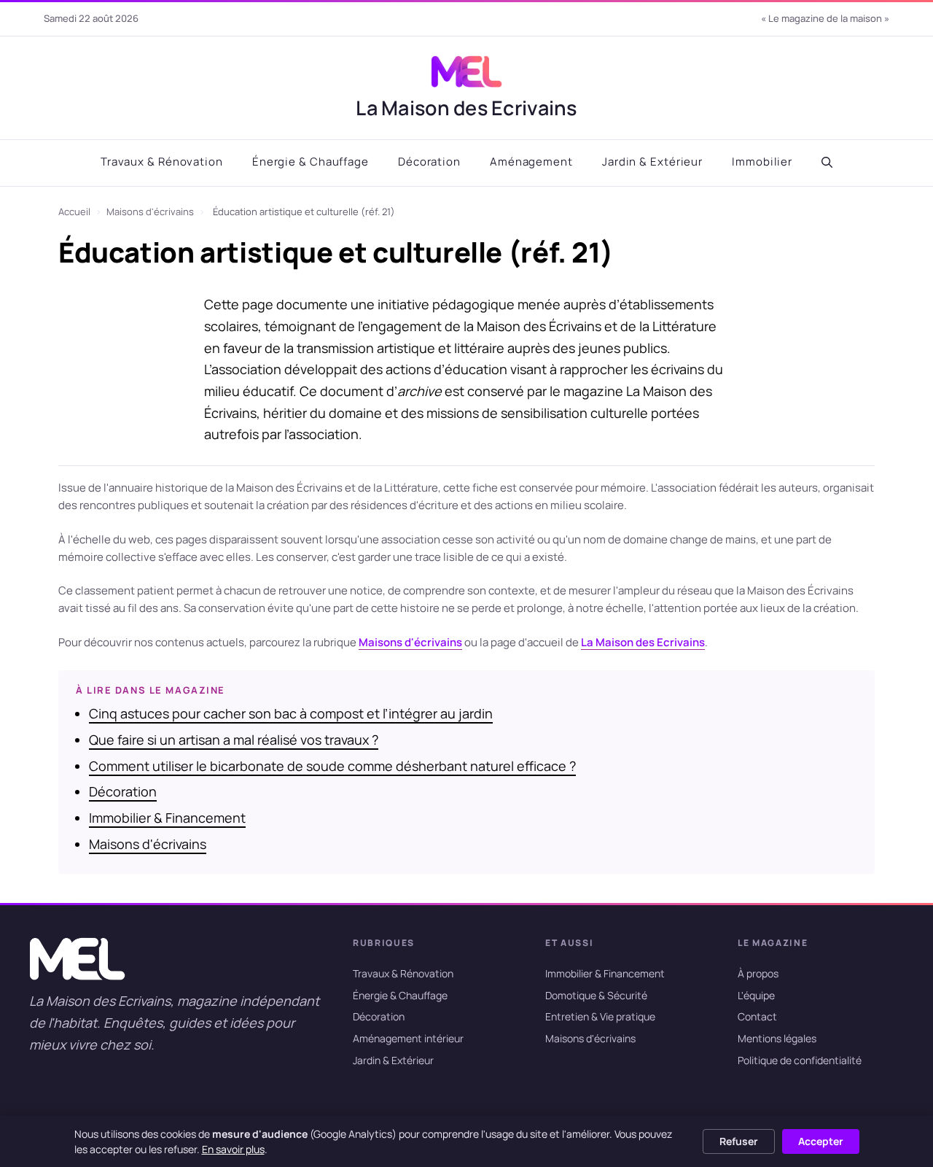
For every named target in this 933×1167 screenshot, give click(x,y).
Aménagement (531, 161)
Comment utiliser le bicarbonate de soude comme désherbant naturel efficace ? (332, 766)
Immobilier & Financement (167, 817)
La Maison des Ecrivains (466, 107)
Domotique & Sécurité (596, 995)
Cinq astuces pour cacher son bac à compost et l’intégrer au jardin (291, 713)
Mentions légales (777, 1039)
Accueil (74, 211)
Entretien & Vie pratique (600, 1017)
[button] (827, 163)
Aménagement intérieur (408, 1039)
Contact (757, 1017)
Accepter (820, 1141)
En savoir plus (233, 1149)
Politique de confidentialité (800, 1060)
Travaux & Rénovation (162, 161)
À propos (758, 973)
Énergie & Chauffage (310, 161)
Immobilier (762, 161)
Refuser (738, 1141)
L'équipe (756, 995)
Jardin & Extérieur (652, 161)
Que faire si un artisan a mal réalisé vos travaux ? (233, 739)
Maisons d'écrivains (150, 211)
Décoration (429, 161)
